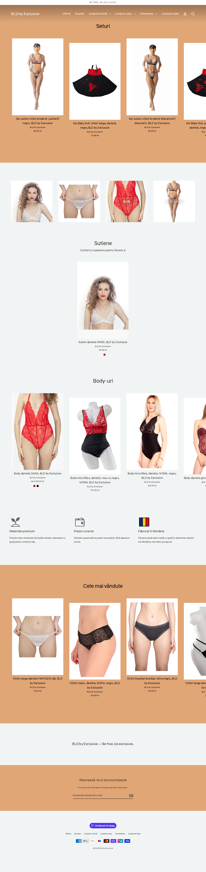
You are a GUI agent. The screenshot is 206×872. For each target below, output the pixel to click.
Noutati (79, 14)
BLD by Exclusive (25, 14)
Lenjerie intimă (98, 14)
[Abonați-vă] (130, 795)
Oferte (67, 14)
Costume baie (170, 14)
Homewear (147, 14)
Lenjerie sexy (123, 14)
